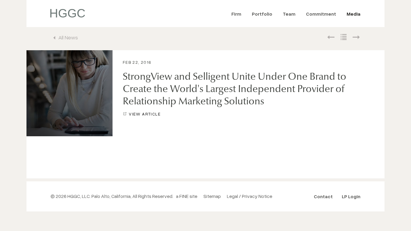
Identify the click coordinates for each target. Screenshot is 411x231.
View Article (145, 113)
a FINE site (186, 196)
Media (353, 14)
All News (68, 37)
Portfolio (262, 14)
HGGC (67, 13)
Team (289, 14)
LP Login (351, 196)
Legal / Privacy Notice (249, 196)
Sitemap (212, 196)
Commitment (321, 14)
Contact (323, 196)
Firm (236, 14)
